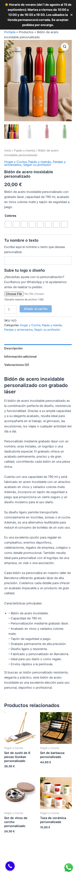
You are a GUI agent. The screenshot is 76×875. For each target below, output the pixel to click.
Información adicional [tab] (20, 356)
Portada (9, 32)
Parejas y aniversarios (18, 329)
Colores (10, 215)
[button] (65, 46)
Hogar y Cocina (15, 162)
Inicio (7, 150)
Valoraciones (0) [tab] (16, 365)
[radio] (8, 224)
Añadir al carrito (36, 309)
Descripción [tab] (13, 348)
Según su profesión (37, 165)
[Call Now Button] (10, 866)
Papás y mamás (24, 150)
